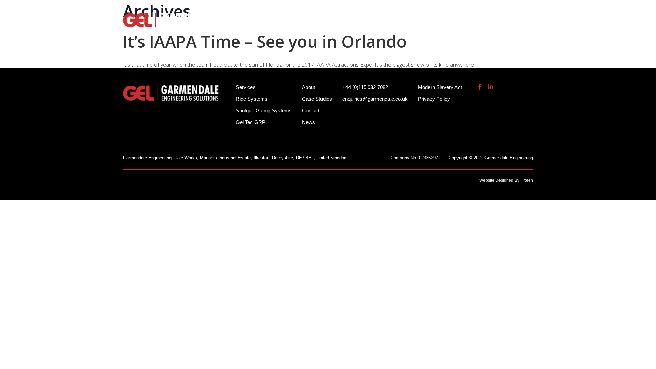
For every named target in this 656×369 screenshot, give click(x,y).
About (477, 24)
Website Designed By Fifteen (506, 180)
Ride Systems (260, 24)
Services (391, 24)
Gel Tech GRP (436, 24)
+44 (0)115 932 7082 (410, 10)
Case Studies (317, 99)
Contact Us (515, 24)
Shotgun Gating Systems (330, 24)
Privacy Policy (434, 99)
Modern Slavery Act (440, 87)
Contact (310, 110)
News (308, 122)
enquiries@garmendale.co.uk (483, 10)
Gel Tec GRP (250, 122)
